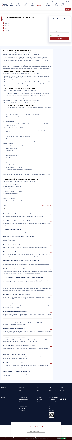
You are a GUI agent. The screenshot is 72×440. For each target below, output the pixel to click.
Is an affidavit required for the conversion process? (15, 311)
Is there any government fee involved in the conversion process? (18, 251)
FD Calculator (39, 390)
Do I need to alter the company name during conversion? (16, 294)
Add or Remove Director (23, 399)
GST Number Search (52, 390)
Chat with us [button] (56, 1)
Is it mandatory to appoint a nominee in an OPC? (14, 328)
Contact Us (3, 397)
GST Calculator (39, 399)
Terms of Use (62, 390)
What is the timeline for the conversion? (13, 229)
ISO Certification (22, 410)
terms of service (58, 40)
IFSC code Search (52, 399)
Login (68, 1)
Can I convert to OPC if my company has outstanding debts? (17, 371)
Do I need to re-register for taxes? (11, 245)
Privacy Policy (62, 393)
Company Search (52, 393)
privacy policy (65, 40)
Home (2, 11)
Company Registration (23, 393)
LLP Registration (22, 395)
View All (38, 401)
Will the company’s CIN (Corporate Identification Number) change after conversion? (23, 277)
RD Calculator (39, 393)
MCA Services (7, 11)
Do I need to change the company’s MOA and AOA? (15, 320)
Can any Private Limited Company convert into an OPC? (16, 220)
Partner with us (4, 395)
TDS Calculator (39, 397)
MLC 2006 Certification (23, 406)
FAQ (49, 406)
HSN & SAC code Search (53, 397)
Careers (2, 393)
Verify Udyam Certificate (53, 401)
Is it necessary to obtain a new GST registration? (15, 354)
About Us (3, 390)
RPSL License (21, 404)
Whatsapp (63, 1)
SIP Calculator (39, 395)
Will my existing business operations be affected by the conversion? (19, 345)
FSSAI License (21, 401)
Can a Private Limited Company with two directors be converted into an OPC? (21, 260)
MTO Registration (22, 408)
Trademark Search (52, 395)
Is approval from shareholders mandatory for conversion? (17, 214)
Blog (49, 408)
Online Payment (51, 410)
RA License (21, 390)
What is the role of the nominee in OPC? (13, 362)
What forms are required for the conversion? (14, 337)
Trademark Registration (23, 397)
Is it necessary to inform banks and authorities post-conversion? (18, 236)
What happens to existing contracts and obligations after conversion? (20, 269)
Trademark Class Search (53, 404)
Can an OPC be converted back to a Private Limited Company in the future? (21, 286)
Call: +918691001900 (47, 1)
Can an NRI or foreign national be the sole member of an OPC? (18, 303)
